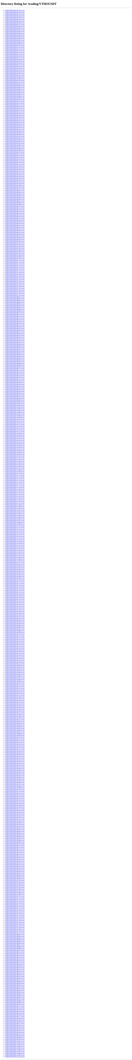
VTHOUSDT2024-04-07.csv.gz (15, 94)
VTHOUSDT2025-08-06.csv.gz (15, 943)
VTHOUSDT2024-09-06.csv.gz (15, 359)
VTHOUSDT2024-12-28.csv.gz (15, 557)
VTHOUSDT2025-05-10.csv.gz (15, 789)
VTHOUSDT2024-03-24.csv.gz (15, 70)
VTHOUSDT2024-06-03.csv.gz (15, 194)
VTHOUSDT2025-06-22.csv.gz (15, 864)
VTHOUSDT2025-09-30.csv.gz (15, 1039)
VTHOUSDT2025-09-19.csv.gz (15, 1020)
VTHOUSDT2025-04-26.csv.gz (15, 765)
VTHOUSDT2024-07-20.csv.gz (15, 276)
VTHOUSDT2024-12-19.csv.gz (15, 541)
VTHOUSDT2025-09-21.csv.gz (15, 1023)
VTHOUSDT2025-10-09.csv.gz (15, 1055)
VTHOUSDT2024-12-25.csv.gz (15, 552)
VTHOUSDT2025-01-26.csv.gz (15, 608)
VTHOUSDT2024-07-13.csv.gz (15, 263)
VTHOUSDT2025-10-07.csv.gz (15, 1051)
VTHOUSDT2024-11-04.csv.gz (14, 463)
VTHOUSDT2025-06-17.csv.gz (15, 856)
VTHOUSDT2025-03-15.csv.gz (15, 691)
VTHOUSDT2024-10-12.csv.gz (15, 422)
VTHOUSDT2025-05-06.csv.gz (15, 782)
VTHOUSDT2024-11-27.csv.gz (14, 503)
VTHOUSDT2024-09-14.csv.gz (15, 373)
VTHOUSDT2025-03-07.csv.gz (15, 677)
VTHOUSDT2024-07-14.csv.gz (15, 265)
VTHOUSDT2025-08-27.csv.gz (15, 980)
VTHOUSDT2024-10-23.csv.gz (15, 442)
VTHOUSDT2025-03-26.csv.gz (15, 711)
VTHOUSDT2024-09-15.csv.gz (15, 375)
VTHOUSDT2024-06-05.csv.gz (15, 197)
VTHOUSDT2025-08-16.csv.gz (15, 960)
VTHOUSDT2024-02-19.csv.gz (15, 10)
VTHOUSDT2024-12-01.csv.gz (15, 510)
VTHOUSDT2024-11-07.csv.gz (14, 468)
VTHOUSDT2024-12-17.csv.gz (15, 538)
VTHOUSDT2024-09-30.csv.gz (15, 401)
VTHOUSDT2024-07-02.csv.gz (15, 244)
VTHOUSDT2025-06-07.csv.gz (15, 838)
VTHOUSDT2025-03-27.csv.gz (15, 712)
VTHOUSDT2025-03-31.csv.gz (15, 719)
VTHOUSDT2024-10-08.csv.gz (15, 415)
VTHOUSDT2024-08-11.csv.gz (14, 314)
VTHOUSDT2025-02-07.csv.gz (15, 628)
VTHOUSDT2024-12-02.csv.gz (15, 511)
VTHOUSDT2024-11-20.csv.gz (14, 490)
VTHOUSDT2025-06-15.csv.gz (15, 852)
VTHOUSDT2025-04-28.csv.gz (15, 768)
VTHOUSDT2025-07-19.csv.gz (15, 911)
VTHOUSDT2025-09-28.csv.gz (15, 1035)
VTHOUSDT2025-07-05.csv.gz (15, 887)
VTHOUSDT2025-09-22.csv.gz (15, 1025)
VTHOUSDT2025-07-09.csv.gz (15, 894)
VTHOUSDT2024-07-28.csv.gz (15, 290)
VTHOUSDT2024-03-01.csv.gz (15, 29)
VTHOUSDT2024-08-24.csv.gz (15, 337)
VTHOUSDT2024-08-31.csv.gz (15, 349)
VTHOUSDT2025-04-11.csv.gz (14, 738)
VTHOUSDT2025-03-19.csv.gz (15, 698)
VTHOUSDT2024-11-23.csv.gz (14, 496)
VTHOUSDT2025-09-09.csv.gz (15, 1002)
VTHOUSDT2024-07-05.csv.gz (15, 249)
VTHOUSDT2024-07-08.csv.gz (15, 255)
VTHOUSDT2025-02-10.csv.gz (15, 634)
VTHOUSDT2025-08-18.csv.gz (15, 964)
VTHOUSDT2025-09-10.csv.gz (15, 1004)
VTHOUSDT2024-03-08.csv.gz (15, 42)
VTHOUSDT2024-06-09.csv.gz (15, 204)
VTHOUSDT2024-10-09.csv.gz (15, 417)
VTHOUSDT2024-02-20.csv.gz (15, 12)
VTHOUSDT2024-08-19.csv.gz (15, 328)
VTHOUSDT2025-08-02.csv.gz (15, 936)
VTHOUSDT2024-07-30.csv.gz (15, 293)
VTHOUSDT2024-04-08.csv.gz (15, 96)
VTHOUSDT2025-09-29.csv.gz (15, 1037)
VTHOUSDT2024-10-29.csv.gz (15, 452)
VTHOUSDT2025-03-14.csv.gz (15, 690)
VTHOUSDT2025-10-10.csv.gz (15, 1056)
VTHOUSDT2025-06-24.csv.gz (15, 868)
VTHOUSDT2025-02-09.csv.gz (15, 632)
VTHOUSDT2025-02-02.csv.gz (15, 620)
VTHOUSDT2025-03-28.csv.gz (15, 714)
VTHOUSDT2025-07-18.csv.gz (15, 910)
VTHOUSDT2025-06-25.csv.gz (15, 869)
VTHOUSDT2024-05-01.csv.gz (15, 136)
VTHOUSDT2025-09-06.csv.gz (15, 997)
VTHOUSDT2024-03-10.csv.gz (15, 45)
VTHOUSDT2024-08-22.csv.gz (15, 333)
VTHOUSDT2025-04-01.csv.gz (15, 721)
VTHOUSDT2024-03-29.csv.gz (15, 78)
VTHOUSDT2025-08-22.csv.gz (15, 971)
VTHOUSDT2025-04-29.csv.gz (15, 770)
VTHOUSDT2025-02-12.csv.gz (15, 637)
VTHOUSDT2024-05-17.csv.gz (15, 164)
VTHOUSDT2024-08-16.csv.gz (15, 323)
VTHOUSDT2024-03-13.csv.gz (15, 50)
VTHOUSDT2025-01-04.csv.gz (15, 569)
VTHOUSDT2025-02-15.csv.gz (15, 642)
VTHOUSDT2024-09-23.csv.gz (15, 389)
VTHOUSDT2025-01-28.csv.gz (15, 611)
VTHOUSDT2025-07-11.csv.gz (14, 897)
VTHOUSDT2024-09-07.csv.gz (15, 361)
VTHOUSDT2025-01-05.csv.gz (15, 571)
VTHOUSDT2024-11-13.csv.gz (14, 478)
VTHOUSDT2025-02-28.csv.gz (15, 665)
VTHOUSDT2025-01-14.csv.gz (15, 587)
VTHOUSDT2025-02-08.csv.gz (15, 630)
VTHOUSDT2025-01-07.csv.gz (15, 574)
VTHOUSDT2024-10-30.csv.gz (15, 454)
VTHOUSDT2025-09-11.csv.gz (14, 1006)
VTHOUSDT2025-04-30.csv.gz (15, 772)
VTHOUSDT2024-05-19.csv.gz (15, 167)
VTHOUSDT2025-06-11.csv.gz (14, 845)
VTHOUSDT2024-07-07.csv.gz (15, 253)
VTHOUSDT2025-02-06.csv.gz (15, 627)
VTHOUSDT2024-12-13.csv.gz (15, 531)
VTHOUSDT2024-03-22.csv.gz (15, 66)
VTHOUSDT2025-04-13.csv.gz (15, 742)
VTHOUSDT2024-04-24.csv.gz (15, 124)
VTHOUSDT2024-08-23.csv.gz (15, 335)
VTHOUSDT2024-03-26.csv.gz (15, 73)
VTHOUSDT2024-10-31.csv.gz (15, 456)
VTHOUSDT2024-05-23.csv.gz (15, 174)
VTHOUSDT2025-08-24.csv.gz (15, 974)
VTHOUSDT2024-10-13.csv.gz (15, 424)
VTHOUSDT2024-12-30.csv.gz (15, 560)
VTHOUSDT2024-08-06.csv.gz (15, 305)
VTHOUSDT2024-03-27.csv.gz (15, 75)
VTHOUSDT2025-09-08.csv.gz (15, 1000)
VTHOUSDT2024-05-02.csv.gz (15, 138)
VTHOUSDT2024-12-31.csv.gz (15, 562)
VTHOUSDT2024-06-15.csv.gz (15, 215)
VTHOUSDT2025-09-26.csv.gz (15, 1032)
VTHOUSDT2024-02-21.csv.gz (15, 14)
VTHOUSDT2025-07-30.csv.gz (15, 931)
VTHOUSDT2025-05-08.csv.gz (15, 786)
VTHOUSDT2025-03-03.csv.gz (15, 670)
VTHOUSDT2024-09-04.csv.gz (15, 356)
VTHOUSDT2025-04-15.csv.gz (15, 745)
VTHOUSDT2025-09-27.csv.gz (15, 1034)
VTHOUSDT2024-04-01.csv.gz (15, 84)
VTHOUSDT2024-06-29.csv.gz (15, 239)
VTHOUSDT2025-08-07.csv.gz (15, 945)
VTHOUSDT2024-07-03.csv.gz (15, 246)
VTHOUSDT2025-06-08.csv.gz (15, 840)
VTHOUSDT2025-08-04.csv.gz (15, 939)
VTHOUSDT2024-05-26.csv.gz (15, 180)
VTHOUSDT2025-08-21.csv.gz (15, 969)
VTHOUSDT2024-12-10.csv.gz (15, 525)
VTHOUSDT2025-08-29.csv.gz (15, 983)
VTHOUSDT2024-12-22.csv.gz (15, 546)
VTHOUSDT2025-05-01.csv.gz (15, 773)
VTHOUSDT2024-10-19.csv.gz (15, 435)
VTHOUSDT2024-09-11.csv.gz (14, 368)
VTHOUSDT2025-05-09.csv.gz (15, 787)
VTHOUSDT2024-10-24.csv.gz (15, 443)
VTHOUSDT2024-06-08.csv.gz (15, 202)
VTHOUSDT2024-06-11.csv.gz (14, 208)
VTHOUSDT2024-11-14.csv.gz (14, 480)
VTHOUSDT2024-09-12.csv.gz (15, 370)
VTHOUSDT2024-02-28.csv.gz (15, 26)
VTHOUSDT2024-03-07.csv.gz (15, 40)
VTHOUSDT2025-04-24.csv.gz (15, 761)
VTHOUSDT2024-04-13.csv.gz (15, 104)
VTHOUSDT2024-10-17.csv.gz (15, 431)
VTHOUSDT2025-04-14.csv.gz (15, 744)
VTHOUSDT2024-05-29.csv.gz (15, 185)
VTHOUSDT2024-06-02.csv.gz (15, 192)
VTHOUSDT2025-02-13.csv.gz (15, 639)
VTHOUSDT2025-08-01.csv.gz (15, 934)
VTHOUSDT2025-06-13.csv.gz (15, 849)
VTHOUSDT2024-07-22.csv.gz (15, 279)
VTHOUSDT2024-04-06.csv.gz (15, 92)
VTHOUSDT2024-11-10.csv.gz (14, 473)
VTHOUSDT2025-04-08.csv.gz (15, 733)
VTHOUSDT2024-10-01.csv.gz (15, 403)
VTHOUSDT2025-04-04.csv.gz (15, 726)
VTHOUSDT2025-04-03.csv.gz (15, 725)
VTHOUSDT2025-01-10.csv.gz (15, 580)
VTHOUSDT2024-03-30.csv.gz (15, 80)
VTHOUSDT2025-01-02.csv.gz (15, 566)
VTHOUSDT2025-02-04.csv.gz (15, 623)
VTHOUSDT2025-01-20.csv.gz (15, 597)
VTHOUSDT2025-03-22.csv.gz (15, 704)
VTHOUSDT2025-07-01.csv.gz (15, 880)
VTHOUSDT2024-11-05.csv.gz (14, 464)
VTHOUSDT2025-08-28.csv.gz (15, 981)
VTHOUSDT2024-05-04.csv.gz (15, 141)
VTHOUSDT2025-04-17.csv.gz (15, 749)
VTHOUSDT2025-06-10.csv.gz (15, 843)
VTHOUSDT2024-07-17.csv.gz (15, 270)
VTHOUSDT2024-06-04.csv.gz (15, 195)
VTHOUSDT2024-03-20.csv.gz (15, 63)
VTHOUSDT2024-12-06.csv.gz (15, 518)
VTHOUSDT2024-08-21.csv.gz (15, 332)
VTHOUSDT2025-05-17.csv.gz (15, 801)
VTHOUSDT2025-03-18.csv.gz (15, 697)
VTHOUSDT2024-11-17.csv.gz (14, 485)
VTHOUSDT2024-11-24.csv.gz (14, 497)
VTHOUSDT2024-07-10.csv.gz (15, 258)
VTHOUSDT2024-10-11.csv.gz (14, 421)
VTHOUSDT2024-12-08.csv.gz (15, 522)
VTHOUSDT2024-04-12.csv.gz (15, 103)
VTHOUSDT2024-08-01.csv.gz (15, 297)
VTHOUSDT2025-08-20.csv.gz (15, 967)
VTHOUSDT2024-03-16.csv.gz (15, 56)
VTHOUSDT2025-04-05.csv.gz (15, 728)
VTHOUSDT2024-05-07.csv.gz (15, 146)
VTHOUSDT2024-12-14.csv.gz (15, 532)
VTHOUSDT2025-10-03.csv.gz (15, 1044)
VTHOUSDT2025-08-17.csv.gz (15, 962)
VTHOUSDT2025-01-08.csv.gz (15, 576)
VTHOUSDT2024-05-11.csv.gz (14, 153)
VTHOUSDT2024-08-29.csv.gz (15, 346)
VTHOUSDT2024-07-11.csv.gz (14, 260)
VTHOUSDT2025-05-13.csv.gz (15, 794)
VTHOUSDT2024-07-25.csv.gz (15, 284)
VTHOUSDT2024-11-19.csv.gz (14, 489)
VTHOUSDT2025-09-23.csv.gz (15, 1027)
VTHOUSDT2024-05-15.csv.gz (15, 160)
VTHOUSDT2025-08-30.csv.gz (15, 985)
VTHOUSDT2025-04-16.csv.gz (15, 747)
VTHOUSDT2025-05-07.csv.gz (15, 784)
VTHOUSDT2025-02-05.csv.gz (15, 625)
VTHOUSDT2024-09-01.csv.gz (15, 351)
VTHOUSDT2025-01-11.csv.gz (14, 581)
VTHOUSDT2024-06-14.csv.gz (15, 213)
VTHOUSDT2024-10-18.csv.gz (15, 433)
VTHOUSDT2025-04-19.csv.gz (15, 752)
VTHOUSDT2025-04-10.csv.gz (15, 737)
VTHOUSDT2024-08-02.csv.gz (15, 298)
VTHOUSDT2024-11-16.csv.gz (14, 483)
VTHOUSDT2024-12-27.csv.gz (15, 555)
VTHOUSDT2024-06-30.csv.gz (15, 241)
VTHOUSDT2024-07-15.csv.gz (15, 267)
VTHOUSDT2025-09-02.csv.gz (15, 990)
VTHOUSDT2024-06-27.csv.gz (15, 235)
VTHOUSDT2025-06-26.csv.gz (15, 871)
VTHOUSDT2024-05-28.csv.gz (15, 183)
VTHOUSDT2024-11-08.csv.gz (14, 470)
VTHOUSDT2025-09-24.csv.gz (15, 1028)
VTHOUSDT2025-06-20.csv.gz (15, 861)
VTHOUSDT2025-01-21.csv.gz (15, 599)
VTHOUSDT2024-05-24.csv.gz (15, 176)
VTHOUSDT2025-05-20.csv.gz (15, 807)
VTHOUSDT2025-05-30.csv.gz (15, 824)
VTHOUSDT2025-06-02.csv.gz (15, 829)
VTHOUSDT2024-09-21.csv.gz (15, 386)
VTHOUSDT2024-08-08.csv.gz (15, 309)
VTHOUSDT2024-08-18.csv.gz (15, 326)
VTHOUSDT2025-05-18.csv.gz (15, 803)
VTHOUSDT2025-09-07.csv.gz (15, 999)
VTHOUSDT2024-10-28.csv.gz (15, 450)
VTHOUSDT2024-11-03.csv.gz (14, 461)
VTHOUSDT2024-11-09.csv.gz (14, 471)
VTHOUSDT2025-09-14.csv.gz (15, 1011)
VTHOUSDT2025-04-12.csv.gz (15, 740)
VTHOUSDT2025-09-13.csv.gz (15, 1009)
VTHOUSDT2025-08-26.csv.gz (15, 978)
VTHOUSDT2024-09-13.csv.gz (15, 372)
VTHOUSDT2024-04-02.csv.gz (15, 85)
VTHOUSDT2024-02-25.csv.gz (15, 21)
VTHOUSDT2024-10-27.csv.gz (15, 449)
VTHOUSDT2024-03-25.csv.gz (15, 71)
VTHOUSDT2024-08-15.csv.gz (15, 321)
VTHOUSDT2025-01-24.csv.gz (15, 604)
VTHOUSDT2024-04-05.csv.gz (15, 91)
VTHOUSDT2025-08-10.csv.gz (15, 950)
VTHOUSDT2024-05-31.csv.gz (15, 188)
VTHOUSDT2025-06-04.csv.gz (15, 833)
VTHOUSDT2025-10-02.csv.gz (15, 1042)
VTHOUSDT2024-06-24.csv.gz (15, 230)
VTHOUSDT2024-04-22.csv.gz (15, 120)
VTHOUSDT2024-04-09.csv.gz (15, 97)
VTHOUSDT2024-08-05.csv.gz (15, 304)
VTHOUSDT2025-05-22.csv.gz (15, 810)
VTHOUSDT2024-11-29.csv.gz (14, 506)
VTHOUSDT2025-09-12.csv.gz (15, 1007)
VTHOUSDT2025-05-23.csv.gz (15, 812)
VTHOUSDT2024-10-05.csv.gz (15, 410)
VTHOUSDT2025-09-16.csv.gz (15, 1014)
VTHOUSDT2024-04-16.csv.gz (15, 110)
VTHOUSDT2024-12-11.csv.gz (14, 527)
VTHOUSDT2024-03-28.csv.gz (15, 77)
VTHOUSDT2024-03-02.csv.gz (15, 31)
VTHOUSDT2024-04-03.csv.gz (15, 87)
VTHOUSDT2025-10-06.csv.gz (15, 1049)
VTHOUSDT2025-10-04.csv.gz (15, 1046)
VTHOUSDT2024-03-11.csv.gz (14, 47)
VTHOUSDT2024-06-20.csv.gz (15, 223)
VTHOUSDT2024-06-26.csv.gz (15, 234)
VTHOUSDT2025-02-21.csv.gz (15, 653)
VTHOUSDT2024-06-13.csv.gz (15, 211)
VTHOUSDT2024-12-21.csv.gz (15, 545)
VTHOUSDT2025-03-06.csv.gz (15, 676)
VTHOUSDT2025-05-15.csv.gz (15, 798)
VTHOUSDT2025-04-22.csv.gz (15, 758)
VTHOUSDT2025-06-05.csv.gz (15, 835)
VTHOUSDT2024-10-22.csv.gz (15, 440)
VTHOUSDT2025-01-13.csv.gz (15, 585)
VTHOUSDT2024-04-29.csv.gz (15, 132)
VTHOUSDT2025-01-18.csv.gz (15, 594)
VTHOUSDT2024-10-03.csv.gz (15, 407)
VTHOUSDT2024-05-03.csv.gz (15, 139)
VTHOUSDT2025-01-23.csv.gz (15, 602)
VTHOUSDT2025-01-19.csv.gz (15, 595)
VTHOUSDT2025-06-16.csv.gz (15, 854)
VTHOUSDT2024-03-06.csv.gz (15, 38)
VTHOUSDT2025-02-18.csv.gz (15, 648)
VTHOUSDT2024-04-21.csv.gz (15, 118)
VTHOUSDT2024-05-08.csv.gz (15, 148)
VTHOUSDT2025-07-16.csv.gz (15, 906)
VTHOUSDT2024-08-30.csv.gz (15, 347)
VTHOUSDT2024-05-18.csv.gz (15, 166)
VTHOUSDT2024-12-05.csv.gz (15, 517)
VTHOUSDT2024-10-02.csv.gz (15, 405)
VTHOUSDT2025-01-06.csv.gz (15, 573)
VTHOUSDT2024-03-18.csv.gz (15, 59)
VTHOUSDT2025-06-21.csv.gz (15, 863)
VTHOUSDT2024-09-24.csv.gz (15, 391)
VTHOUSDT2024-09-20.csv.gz (15, 384)
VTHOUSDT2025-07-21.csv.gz (15, 915)
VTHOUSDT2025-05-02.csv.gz (15, 775)
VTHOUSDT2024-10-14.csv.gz (15, 426)
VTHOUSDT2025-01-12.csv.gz (15, 583)
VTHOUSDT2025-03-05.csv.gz (15, 674)
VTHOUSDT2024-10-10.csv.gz (15, 419)
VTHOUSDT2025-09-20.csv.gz (15, 1021)
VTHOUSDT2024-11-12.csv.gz (14, 477)
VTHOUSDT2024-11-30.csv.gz (14, 508)
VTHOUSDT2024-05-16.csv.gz (15, 162)
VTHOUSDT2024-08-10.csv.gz (15, 312)
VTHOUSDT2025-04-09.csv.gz (15, 735)
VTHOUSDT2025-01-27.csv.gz (15, 609)
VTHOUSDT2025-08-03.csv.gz (15, 938)
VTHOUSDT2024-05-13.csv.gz (15, 157)
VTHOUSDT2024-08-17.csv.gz (15, 325)
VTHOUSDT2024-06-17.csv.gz (15, 218)
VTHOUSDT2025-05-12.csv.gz (15, 793)
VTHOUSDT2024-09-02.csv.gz (15, 352)
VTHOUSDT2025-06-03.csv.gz (15, 831)
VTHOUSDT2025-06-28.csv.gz (15, 875)
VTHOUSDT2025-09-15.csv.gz (15, 1013)
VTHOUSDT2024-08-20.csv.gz (15, 330)
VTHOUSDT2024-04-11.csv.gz (14, 101)
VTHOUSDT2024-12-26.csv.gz (15, 553)
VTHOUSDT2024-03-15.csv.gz (15, 54)
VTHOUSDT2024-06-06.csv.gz (15, 199)
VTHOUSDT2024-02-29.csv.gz (15, 28)
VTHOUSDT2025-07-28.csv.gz (15, 927)
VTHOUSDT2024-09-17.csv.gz (15, 379)
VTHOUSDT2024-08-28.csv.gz (15, 344)
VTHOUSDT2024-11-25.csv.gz (14, 499)
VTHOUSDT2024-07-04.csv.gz (15, 248)
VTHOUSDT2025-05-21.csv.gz (15, 808)
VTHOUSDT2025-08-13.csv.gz (15, 955)
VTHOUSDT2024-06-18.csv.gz (15, 220)
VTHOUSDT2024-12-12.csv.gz (15, 529)
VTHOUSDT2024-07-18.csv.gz (15, 272)
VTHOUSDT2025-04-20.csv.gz (15, 754)
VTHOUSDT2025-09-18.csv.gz (15, 1018)
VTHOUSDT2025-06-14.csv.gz (15, 850)
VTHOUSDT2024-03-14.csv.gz (15, 52)
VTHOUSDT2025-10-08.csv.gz (15, 1053)
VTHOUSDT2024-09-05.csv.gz (15, 358)
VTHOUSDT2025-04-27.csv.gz (15, 766)
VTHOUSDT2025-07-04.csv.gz (15, 885)
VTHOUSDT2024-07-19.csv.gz (15, 274)
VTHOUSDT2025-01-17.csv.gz (15, 592)
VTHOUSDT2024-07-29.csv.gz (15, 291)
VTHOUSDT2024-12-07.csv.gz (15, 520)
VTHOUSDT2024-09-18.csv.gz (15, 380)
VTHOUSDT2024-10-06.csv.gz (15, 412)
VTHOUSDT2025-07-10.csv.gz (15, 896)
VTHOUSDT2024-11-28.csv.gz (14, 504)
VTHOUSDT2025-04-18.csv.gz (15, 751)
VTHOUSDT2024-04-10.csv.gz (15, 99)
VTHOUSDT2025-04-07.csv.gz (15, 732)
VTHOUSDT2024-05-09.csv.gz (15, 150)
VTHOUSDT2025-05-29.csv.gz (15, 822)
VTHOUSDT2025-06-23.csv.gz (15, 866)
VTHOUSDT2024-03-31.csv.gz (15, 82)
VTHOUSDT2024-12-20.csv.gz (15, 543)
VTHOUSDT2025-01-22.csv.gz (15, 601)
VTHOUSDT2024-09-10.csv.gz (15, 366)
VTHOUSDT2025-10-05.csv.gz (15, 1048)
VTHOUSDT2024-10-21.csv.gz (15, 438)
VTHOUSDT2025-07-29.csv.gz (15, 929)
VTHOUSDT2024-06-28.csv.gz (15, 237)
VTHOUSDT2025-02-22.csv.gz (15, 655)
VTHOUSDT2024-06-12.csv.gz (15, 209)
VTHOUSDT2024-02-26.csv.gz (15, 22)
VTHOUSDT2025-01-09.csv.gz (15, 578)
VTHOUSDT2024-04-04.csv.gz (15, 89)
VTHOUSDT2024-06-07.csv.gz (15, 201)
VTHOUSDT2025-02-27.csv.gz (15, 663)
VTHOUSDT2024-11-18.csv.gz (14, 487)
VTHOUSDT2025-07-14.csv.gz (15, 903)
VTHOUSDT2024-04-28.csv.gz (15, 131)
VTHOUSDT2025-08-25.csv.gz (15, 976)
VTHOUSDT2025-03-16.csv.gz (15, 693)
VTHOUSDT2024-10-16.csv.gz (15, 429)
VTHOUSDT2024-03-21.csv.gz (15, 64)
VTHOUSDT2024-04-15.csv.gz (15, 108)
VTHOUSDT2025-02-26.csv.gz (15, 662)
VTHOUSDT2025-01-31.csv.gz (15, 616)
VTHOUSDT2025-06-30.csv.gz (15, 878)
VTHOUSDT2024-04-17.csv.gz (15, 111)
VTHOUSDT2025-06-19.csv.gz (15, 859)
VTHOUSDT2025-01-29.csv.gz (15, 613)
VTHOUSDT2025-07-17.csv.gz (15, 908)
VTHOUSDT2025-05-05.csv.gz (15, 780)
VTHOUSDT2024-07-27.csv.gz (15, 288)
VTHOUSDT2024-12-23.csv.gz (15, 548)
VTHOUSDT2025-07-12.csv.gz (15, 899)
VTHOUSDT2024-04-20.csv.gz (15, 117)
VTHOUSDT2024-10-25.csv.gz (15, 445)
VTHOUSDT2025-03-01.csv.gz (15, 667)
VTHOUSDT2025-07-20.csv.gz (15, 913)
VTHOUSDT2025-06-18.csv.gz (15, 857)
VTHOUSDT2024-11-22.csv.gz (14, 494)
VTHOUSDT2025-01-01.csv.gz (15, 564)
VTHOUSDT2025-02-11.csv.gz (14, 635)
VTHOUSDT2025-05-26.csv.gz (15, 817)
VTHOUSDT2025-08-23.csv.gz (15, 973)
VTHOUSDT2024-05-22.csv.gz (15, 173)
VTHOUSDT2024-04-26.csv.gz (15, 127)
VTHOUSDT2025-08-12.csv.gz (15, 953)
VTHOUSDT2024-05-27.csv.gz (15, 181)
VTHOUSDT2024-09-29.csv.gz (15, 400)
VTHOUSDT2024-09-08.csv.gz (15, 363)
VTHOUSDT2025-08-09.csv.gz (15, 948)
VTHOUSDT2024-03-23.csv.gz (15, 68)
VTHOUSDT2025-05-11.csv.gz (14, 791)
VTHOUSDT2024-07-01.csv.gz (15, 242)
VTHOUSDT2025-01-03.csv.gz (15, 567)
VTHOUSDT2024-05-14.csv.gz (15, 159)
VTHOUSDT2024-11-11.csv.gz (14, 475)
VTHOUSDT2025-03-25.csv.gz (15, 709)
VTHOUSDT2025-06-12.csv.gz (15, 847)
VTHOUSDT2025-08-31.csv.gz (15, 987)
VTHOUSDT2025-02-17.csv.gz (15, 646)
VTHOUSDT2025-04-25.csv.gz (15, 763)
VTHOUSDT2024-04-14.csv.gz (15, 106)
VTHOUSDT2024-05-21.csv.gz (15, 171)
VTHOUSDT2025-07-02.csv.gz (15, 882)
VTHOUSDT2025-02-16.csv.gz (15, 644)
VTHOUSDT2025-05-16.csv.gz (15, 800)
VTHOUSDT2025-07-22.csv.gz (15, 917)
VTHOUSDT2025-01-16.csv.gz (15, 590)
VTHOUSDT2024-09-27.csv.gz (15, 396)
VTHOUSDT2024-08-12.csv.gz (15, 316)
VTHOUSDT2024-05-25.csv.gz (15, 178)
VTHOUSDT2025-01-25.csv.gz (15, 606)
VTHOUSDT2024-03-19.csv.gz (15, 61)
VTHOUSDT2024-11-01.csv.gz (14, 457)
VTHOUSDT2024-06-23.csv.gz (15, 228)
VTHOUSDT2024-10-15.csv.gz (15, 428)
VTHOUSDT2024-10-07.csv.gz (15, 414)
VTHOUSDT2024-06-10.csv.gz (15, 206)
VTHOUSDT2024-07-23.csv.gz (15, 281)
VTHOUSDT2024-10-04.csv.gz (15, 408)
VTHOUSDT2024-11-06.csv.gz (14, 466)
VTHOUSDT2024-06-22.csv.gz (15, 227)
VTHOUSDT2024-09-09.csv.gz (15, 365)
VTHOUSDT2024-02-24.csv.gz (15, 19)
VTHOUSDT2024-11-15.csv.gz (14, 482)
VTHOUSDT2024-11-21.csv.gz (14, 492)
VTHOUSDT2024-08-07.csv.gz (15, 307)
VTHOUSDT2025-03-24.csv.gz (15, 707)
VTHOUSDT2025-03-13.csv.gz (15, 688)
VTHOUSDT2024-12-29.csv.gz (15, 559)
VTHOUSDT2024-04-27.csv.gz (15, 129)
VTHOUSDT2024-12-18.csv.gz (15, 539)
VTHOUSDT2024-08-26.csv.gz (15, 340)
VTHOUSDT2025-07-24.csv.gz (15, 920)
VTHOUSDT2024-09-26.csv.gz (15, 394)
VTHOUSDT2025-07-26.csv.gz (15, 924)
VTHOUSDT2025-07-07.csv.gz (15, 890)
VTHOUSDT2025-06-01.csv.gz (15, 828)
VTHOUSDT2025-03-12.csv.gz (15, 686)
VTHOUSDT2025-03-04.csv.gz (15, 672)
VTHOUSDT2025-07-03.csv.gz (15, 883)
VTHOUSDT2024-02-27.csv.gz (15, 24)
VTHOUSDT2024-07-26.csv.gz (15, 286)
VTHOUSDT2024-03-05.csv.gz (15, 36)
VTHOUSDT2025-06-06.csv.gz (15, 836)
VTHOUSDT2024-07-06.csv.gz (15, 251)
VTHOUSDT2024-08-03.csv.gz (15, 300)
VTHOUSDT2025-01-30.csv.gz (15, 614)
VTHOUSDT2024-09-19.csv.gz (15, 382)
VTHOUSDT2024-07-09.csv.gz (15, 256)
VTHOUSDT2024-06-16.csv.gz (15, 216)
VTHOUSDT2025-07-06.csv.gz (15, 889)
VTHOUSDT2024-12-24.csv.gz (15, 550)
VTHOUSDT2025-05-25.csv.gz (15, 815)
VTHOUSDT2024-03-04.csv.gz (15, 35)
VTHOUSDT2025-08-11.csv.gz (14, 952)
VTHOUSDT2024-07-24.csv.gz (15, 283)
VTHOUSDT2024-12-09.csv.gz (15, 524)
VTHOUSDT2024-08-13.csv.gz (15, 318)
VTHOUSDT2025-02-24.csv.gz (15, 658)
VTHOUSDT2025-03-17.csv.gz (15, 695)
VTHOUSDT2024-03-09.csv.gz (15, 43)
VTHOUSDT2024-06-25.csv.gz (15, 232)
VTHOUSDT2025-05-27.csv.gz (15, 819)
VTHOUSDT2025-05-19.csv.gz (15, 805)
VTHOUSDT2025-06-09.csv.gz (15, 842)
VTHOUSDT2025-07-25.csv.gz (15, 922)
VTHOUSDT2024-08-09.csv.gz (15, 311)
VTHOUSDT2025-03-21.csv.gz (15, 702)
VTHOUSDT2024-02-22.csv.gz (15, 15)
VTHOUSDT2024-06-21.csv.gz (15, 225)
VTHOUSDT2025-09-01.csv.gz (15, 988)
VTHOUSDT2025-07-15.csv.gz (15, 904)
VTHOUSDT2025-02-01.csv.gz (15, 618)
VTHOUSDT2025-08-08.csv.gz (15, 946)
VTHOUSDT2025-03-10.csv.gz (15, 683)
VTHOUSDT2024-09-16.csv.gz (15, 377)
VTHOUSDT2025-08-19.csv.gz (15, 966)
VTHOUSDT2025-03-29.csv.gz (15, 716)
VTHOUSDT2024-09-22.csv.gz (15, 387)
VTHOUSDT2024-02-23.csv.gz (15, 17)
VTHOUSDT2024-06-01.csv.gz (15, 190)
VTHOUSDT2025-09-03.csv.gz (15, 992)
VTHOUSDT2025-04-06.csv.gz (15, 730)
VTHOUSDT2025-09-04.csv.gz (15, 994)
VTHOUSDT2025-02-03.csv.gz (15, 621)
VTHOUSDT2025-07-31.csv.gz (15, 932)
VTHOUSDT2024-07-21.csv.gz (15, 277)
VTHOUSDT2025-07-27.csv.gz (15, 925)
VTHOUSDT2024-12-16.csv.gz (15, 536)
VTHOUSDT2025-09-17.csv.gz (15, 1016)
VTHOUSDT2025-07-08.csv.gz (15, 892)
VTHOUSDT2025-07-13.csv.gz (15, 901)
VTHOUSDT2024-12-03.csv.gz (15, 513)
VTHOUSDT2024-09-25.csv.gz (15, 393)
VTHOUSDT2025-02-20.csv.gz (15, 651)
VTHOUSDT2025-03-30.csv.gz (15, 718)
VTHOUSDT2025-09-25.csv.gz (15, 1030)
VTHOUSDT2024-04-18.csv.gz (15, 113)
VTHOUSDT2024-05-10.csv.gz (15, 152)
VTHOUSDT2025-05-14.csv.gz (15, 796)
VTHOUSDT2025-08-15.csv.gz (15, 959)
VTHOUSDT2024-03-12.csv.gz (15, 49)
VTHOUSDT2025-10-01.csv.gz (15, 1041)
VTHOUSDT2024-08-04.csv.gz (15, 302)
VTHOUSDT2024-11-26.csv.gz (14, 501)
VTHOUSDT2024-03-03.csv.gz (15, 33)
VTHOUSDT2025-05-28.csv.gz (15, 821)
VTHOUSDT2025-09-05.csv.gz (15, 995)
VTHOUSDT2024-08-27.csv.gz (15, 342)
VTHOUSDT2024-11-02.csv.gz (14, 459)
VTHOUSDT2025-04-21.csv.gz (15, 756)
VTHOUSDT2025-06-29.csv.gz (15, 876)
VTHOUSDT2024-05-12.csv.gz (15, 155)
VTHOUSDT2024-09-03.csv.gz (15, 354)
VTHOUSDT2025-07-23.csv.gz (15, 918)
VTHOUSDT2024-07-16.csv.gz (15, 269)
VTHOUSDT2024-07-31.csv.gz (15, 295)
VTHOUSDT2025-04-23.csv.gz (15, 759)
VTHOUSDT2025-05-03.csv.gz (15, 777)
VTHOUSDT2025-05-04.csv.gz (15, 779)
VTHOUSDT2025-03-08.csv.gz (15, 679)
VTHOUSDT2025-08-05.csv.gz (15, 941)
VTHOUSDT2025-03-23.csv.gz (15, 705)
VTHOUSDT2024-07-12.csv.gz (15, 262)
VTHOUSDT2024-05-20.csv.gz (15, 169)
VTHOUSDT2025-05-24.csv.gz (15, 814)
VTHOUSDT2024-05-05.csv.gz (15, 143)
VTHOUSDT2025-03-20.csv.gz (15, 700)
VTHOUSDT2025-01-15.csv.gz (15, 588)
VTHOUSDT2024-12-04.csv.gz (15, 515)
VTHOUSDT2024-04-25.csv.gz (15, 125)
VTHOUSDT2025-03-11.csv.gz (14, 684)
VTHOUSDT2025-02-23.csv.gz (15, 656)
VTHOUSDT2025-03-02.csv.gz (15, 669)
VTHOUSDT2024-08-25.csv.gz (15, 339)
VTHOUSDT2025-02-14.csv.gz (15, 641)
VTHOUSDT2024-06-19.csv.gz (15, 221)
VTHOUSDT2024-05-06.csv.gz (15, 145)
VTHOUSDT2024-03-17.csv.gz (15, 57)
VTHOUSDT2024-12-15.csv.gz (15, 534)
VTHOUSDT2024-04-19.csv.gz (15, 115)
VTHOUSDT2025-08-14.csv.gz (15, 957)
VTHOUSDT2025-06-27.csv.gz (15, 873)
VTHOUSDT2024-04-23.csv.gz (15, 122)
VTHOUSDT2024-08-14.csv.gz (15, 319)
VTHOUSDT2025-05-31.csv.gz (15, 826)
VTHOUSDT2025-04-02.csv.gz (15, 723)
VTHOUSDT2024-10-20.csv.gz (15, 436)
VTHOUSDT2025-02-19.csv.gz (15, 649)
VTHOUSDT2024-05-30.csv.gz (15, 187)
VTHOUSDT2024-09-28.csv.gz (15, 398)
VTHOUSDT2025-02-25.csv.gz (15, 660)
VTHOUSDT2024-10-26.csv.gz (15, 447)
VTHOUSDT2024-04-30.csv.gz (15, 134)
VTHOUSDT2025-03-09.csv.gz (15, 681)
